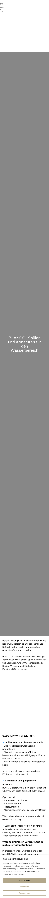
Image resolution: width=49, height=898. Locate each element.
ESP (2, 7)
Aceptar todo (24, 880)
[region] (24, 876)
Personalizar (24, 887)
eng (1, 4)
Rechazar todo (24, 893)
